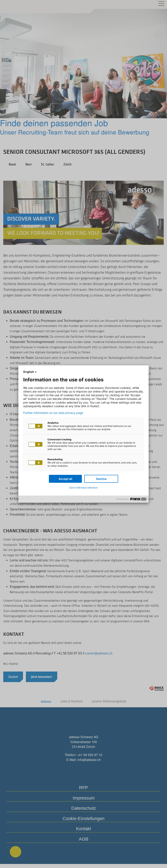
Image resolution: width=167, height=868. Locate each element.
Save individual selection (83, 487)
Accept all (65, 479)
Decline (101, 479)
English (28, 371)
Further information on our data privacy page (53, 412)
